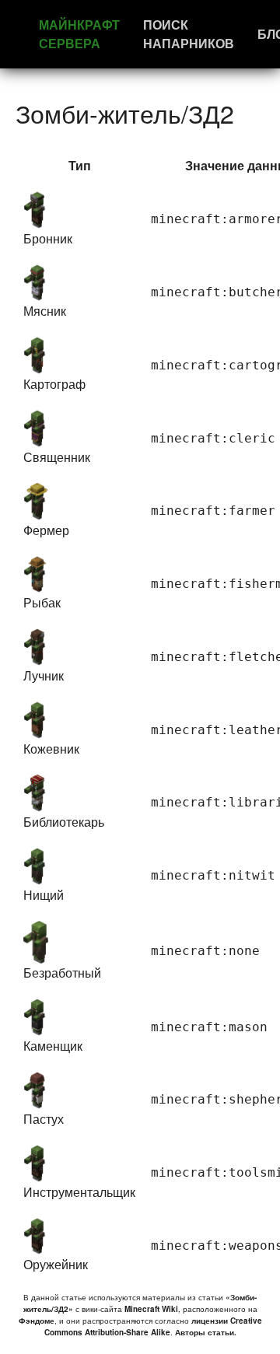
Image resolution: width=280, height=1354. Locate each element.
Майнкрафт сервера (79, 34)
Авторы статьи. (205, 1332)
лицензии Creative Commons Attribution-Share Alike (153, 1326)
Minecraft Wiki (151, 1308)
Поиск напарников (188, 34)
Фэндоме (36, 1320)
